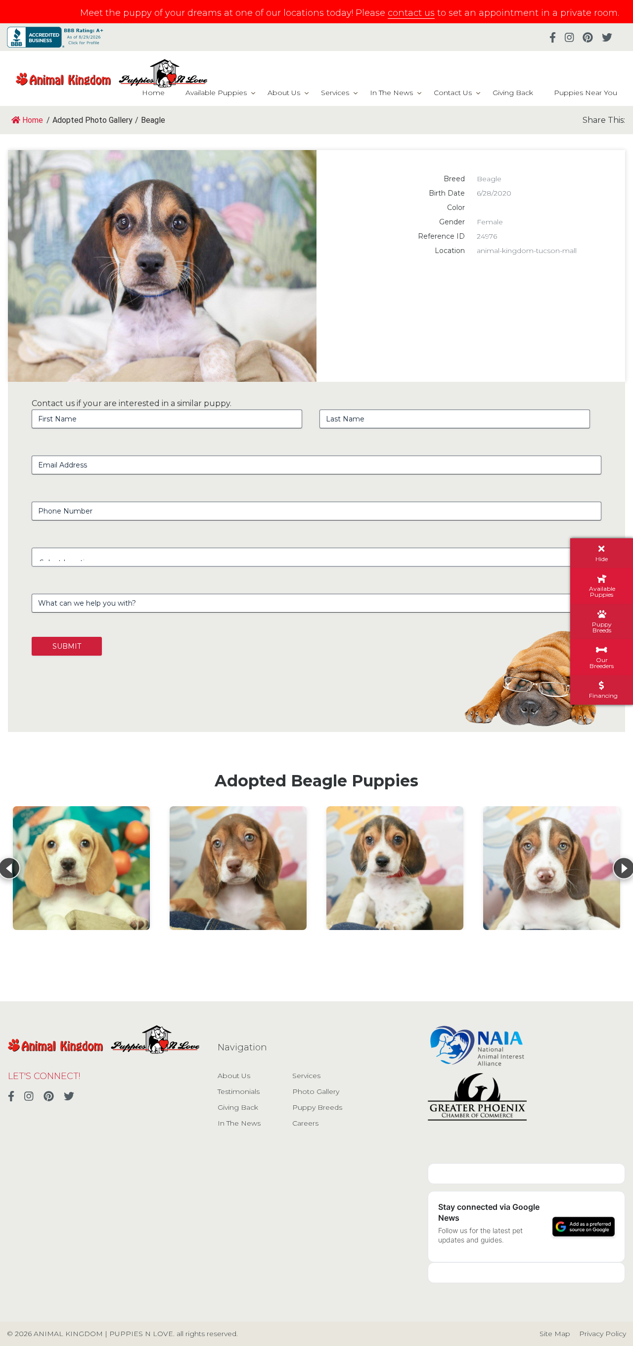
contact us (411, 12)
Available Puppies (216, 92)
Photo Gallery (315, 1091)
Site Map (555, 1333)
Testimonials (239, 1091)
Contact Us (453, 92)
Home (153, 92)
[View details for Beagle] (81, 868)
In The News (391, 92)
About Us (284, 92)
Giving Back (513, 92)
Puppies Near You (585, 92)
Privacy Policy (602, 1333)
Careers (305, 1123)
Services (335, 92)
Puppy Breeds (317, 1107)
